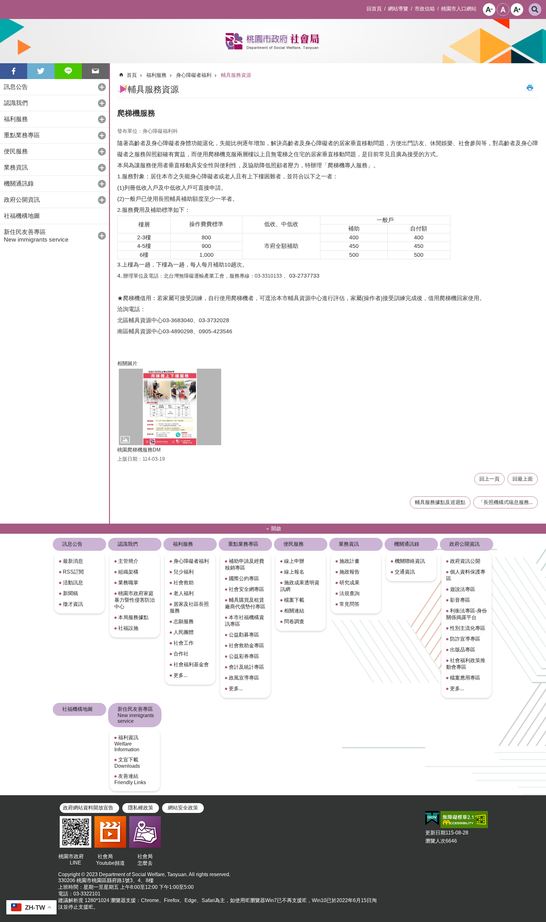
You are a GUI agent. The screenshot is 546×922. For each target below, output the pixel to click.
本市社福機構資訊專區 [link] (244, 621)
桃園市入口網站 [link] (458, 8)
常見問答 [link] (349, 604)
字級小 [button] (489, 9)
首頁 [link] (132, 75)
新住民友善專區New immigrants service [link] (136, 715)
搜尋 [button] (535, 9)
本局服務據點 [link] (133, 617)
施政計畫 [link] (349, 561)
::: (5, 5)
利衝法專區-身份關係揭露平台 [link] (466, 614)
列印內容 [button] (530, 87)
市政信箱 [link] (425, 8)
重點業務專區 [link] (243, 544)
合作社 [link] (181, 653)
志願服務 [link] (183, 621)
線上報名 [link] (294, 572)
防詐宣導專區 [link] (465, 639)
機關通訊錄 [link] (406, 544)
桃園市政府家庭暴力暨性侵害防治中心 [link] (134, 600)
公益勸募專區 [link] (244, 634)
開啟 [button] (276, 528)
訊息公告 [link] (72, 544)
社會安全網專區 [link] (246, 589)
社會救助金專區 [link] (246, 645)
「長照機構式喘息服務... (505, 502)
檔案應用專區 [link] (465, 677)
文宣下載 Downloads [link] (127, 763)
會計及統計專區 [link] (246, 667)
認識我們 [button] (16, 103)
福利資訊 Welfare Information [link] (126, 743)
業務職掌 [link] (128, 582)
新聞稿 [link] (70, 593)
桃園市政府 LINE (75, 859)
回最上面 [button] (523, 479)
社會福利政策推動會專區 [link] (465, 664)
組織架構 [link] (128, 572)
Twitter (40, 71)
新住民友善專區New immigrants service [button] (36, 236)
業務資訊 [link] (349, 544)
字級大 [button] (517, 9)
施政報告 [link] (349, 572)
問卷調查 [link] (294, 621)
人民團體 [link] (183, 632)
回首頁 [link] (374, 8)
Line (68, 71)
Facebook (13, 71)
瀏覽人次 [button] (435, 841)
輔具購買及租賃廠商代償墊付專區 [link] (245, 603)
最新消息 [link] (73, 561)
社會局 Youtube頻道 (110, 860)
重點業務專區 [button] (22, 135)
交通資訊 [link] (405, 572)
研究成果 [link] (349, 582)
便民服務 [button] (16, 151)
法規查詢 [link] (349, 593)
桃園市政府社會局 (273, 41)
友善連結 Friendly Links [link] (130, 779)
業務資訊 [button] (16, 167)
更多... (180, 675)
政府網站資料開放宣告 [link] (88, 807)
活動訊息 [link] (73, 582)
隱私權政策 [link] (140, 807)
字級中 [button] (503, 9)
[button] (170, 407)
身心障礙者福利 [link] (193, 75)
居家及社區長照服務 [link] (189, 607)
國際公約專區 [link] (244, 578)
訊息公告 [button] (16, 86)
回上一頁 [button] (489, 479)
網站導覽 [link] (398, 8)
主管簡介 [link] (128, 561)
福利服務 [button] (16, 119)
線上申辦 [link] (294, 561)
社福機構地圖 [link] (22, 215)
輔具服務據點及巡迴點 (440, 502)
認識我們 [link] (128, 544)
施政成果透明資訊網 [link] (299, 586)
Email (95, 71)
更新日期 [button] (435, 832)
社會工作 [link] (183, 643)
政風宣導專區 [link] (244, 677)
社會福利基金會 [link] (191, 664)
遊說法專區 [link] (462, 589)
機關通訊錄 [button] (19, 183)
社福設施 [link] (128, 628)
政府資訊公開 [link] (465, 561)
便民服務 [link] (293, 544)
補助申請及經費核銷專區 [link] (244, 564)
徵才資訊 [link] (73, 604)
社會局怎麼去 (145, 860)
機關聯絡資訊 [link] (410, 561)
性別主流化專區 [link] (467, 628)
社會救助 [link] (183, 582)
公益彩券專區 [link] (244, 656)
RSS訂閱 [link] (73, 572)
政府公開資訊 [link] (464, 544)
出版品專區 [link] (462, 649)
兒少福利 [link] (183, 572)
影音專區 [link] (460, 600)
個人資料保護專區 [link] (465, 575)
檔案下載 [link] (294, 600)
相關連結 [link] (294, 610)
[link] (432, 818)
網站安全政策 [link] (183, 807)
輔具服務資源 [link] (236, 75)
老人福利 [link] (183, 593)
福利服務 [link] (156, 75)
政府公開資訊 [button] (22, 199)
